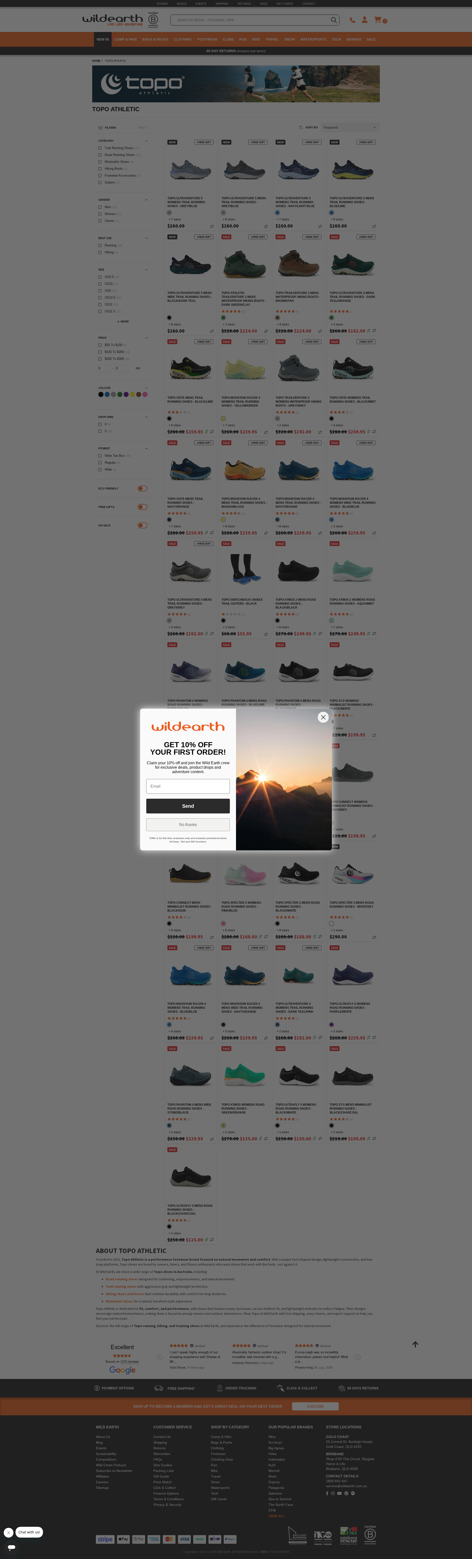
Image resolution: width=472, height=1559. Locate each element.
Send (188, 806)
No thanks (188, 825)
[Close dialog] (323, 717)
